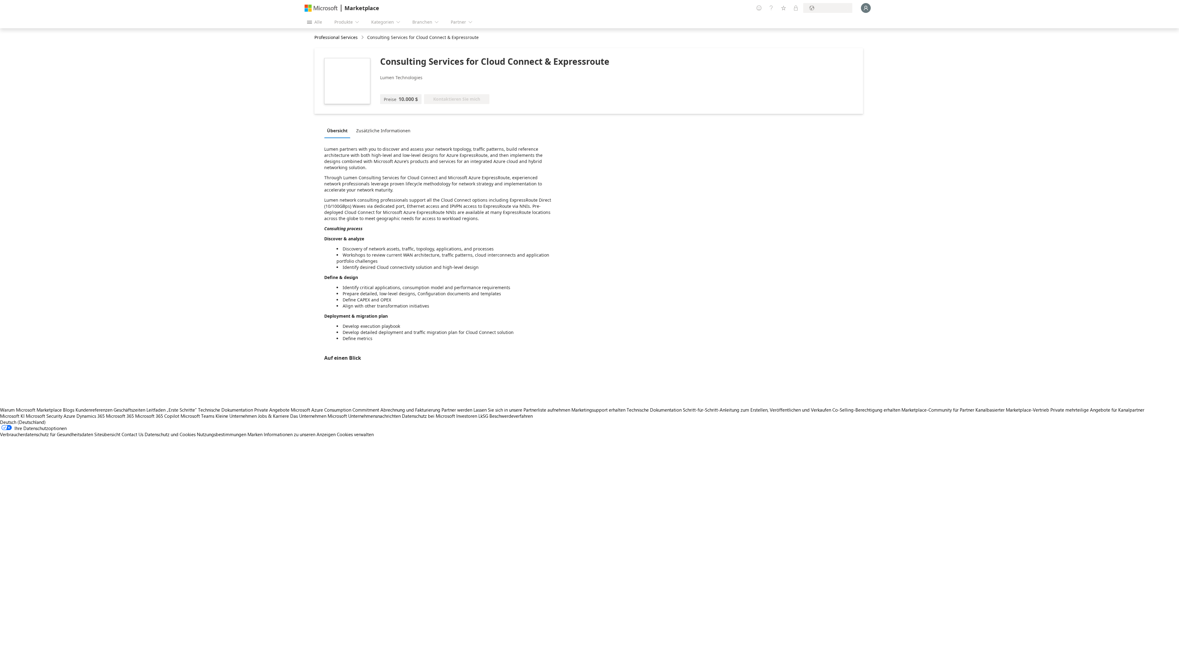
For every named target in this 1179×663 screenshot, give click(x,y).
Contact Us (132, 434)
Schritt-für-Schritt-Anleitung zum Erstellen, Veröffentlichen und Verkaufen (757, 410)
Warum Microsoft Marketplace (31, 410)
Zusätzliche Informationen (383, 131)
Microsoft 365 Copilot (157, 416)
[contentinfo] (363, 37)
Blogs (68, 410)
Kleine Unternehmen (236, 416)
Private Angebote (272, 410)
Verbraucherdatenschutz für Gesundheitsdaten (46, 434)
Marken (255, 434)
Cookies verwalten (355, 434)
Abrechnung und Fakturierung (410, 410)
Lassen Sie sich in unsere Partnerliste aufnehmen (521, 410)
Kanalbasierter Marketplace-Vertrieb (1012, 410)
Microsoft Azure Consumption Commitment (335, 410)
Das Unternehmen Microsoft (318, 416)
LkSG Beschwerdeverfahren (505, 416)
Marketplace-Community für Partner (937, 410)
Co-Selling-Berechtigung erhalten (866, 410)
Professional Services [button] (336, 37)
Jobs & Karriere (273, 416)
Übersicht (337, 131)
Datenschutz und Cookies (170, 434)
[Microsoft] (321, 8)
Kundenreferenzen (94, 410)
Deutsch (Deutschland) (23, 422)
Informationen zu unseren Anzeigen (300, 434)
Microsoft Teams (197, 416)
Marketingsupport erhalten (598, 410)
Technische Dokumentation (225, 410)
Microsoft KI (12, 416)
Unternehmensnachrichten (374, 416)
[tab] (338, 130)
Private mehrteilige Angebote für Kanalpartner (1097, 410)
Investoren (466, 416)
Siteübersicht (107, 434)
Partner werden (457, 410)
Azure (69, 416)
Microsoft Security (44, 416)
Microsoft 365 (120, 416)
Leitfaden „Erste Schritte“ (171, 410)
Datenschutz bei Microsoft (428, 416)
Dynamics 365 (90, 416)
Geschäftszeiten (129, 410)
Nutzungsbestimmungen (221, 434)
